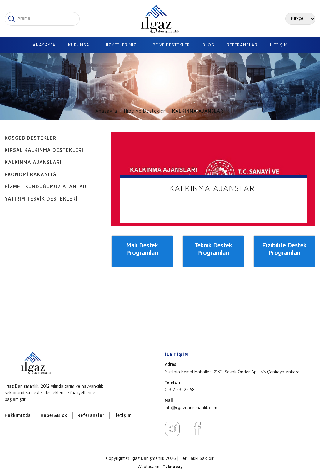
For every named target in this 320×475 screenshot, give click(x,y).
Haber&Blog (54, 415)
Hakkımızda (18, 415)
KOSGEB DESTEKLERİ (31, 138)
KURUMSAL (80, 45)
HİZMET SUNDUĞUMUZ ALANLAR (46, 186)
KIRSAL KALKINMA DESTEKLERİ (44, 150)
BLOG (208, 45)
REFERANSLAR (242, 45)
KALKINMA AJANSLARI (33, 162)
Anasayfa (106, 111)
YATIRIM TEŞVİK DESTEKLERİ (41, 199)
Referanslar (91, 415)
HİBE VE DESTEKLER (169, 45)
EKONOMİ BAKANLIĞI (31, 174)
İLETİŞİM (279, 45)
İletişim (123, 415)
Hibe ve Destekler (144, 111)
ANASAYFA (44, 45)
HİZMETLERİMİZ (120, 45)
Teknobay (172, 467)
